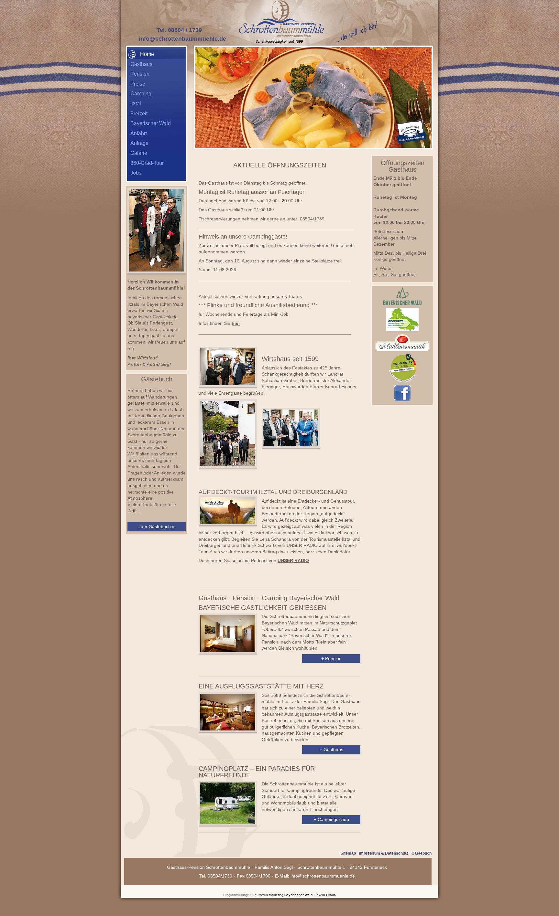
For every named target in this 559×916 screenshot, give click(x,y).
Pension (139, 74)
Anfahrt (138, 133)
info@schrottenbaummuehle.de (182, 39)
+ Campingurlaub (331, 819)
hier (236, 323)
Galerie (138, 153)
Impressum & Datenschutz (383, 853)
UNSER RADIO (293, 560)
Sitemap (348, 853)
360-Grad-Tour (147, 163)
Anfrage (139, 143)
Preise (137, 84)
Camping (140, 93)
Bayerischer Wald (150, 123)
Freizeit (139, 113)
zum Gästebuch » (156, 526)
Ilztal (135, 103)
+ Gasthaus (331, 749)
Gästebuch (421, 853)
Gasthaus (141, 64)
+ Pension (331, 658)
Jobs (135, 173)
